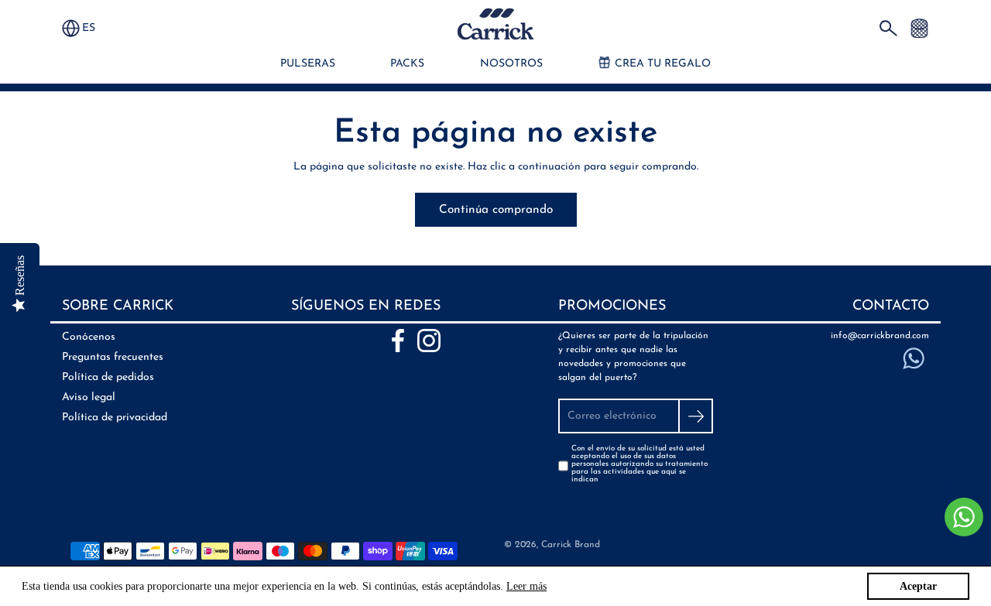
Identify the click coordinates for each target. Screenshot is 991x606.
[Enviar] (695, 416)
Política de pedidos (108, 377)
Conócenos (88, 337)
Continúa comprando (496, 210)
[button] (96, 28)
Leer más (526, 586)
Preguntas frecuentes (112, 357)
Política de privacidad (114, 417)
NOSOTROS (511, 64)
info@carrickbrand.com (880, 336)
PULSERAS (307, 64)
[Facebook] (398, 340)
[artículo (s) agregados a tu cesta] (919, 27)
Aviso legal (88, 397)
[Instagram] (429, 340)
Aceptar (918, 586)
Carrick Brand (570, 545)
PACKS (407, 64)
